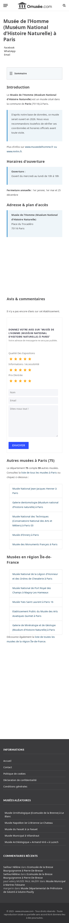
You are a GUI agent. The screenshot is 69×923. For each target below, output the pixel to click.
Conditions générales (15, 786)
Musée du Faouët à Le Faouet (21, 829)
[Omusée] (34, 5)
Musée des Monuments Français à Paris (34, 544)
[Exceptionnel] (29, 359)
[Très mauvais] (11, 359)
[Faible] (15, 359)
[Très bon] (25, 359)
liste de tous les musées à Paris (39, 472)
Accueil (7, 760)
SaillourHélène (11, 874)
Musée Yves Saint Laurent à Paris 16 (32, 602)
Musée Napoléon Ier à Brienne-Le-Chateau (29, 822)
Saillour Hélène (11, 867)
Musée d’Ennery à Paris (25, 534)
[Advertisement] (34, 694)
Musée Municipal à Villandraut (22, 835)
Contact (7, 767)
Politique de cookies (14, 773)
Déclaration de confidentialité (20, 780)
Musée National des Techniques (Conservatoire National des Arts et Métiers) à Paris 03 (32, 521)
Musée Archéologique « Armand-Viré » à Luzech (31, 842)
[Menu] (5, 5)
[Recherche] (64, 5)
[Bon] (20, 359)
